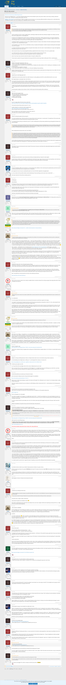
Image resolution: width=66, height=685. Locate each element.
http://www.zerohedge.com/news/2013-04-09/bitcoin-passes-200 (23, 552)
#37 (60, 618)
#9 (60, 178)
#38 (60, 629)
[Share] (59, 24)
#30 (60, 526)
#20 (60, 356)
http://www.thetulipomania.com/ (17, 424)
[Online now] (7, 222)
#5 (60, 114)
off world (9, 175)
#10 (60, 195)
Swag (22, 6)
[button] (12, 6)
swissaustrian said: (15, 642)
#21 (60, 372)
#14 (60, 262)
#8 (60, 166)
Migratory (9, 215)
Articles (14, 6)
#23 (60, 405)
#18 (60, 332)
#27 (60, 476)
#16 (60, 291)
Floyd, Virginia (9, 578)
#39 (60, 640)
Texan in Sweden (8, 486)
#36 (60, 604)
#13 (60, 233)
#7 (60, 155)
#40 (60, 653)
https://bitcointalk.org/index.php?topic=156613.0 (20, 378)
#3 (60, 73)
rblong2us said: (14, 235)
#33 (60, 568)
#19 (60, 344)
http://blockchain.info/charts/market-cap (18, 275)
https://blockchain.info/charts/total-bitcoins (39, 246)
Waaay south (9, 438)
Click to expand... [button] (36, 416)
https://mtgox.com (15, 392)
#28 (60, 488)
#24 (60, 428)
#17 (60, 316)
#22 (60, 387)
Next (11, 22)
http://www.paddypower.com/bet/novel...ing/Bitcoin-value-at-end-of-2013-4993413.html (27, 361)
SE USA (10, 473)
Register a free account (9, 19)
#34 (60, 580)
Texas (10, 230)
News (10, 6)
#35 (60, 591)
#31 (60, 546)
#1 (60, 24)
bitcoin (16, 12)
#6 (60, 144)
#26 (60, 463)
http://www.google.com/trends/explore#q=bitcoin (20, 108)
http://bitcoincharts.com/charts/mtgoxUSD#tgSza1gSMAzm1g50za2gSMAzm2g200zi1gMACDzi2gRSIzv (29, 103)
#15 (60, 278)
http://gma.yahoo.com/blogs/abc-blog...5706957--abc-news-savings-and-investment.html (27, 347)
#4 (60, 91)
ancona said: (14, 293)
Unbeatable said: (14, 655)
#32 (60, 557)
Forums (6, 6)
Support (18, 6)
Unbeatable (7, 12)
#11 (60, 206)
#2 (60, 61)
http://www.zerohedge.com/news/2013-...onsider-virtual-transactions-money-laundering (26, 227)
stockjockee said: (14, 208)
